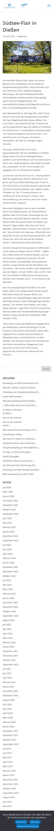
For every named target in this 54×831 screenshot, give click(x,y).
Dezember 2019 (10, 731)
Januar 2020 (8, 726)
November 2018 (10, 784)
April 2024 (8, 553)
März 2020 (8, 717)
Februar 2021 (9, 682)
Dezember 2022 (10, 602)
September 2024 (11, 540)
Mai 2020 (7, 708)
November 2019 (10, 735)
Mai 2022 (7, 629)
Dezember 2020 (10, 691)
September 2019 (11, 744)
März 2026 (8, 491)
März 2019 (8, 766)
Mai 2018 (7, 806)
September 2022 (11, 615)
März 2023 (8, 589)
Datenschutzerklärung (27, 826)
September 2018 (11, 793)
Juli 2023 (7, 580)
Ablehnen (35, 822)
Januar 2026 (8, 496)
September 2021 (11, 664)
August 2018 (9, 797)
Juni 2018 (7, 801)
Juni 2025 (7, 518)
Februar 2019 (9, 770)
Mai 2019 (7, 757)
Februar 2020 (9, 722)
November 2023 (10, 571)
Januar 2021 (8, 686)
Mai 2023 (7, 584)
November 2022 (10, 607)
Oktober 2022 (9, 611)
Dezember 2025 (10, 500)
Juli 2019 (7, 748)
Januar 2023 (8, 598)
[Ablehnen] (50, 820)
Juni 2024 (7, 549)
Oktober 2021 (9, 660)
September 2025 (11, 513)
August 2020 (9, 700)
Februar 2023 (9, 593)
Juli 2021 (7, 669)
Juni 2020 (7, 704)
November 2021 (10, 655)
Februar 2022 (9, 642)
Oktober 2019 (9, 739)
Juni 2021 (7, 673)
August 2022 (9, 620)
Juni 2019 (7, 753)
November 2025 (10, 505)
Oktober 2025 (9, 509)
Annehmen (21, 822)
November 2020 (10, 695)
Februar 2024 (9, 558)
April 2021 (8, 677)
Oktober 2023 (9, 576)
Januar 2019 (8, 775)
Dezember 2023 (10, 567)
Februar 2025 (9, 527)
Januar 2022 (8, 646)
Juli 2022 (7, 624)
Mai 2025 (7, 522)
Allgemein (22, 36)
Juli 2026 (7, 487)
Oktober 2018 (9, 788)
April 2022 (8, 633)
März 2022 (8, 638)
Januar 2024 (8, 562)
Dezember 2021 (10, 651)
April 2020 (8, 713)
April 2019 (8, 762)
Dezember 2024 (10, 536)
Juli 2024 (7, 545)
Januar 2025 (8, 531)
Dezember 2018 (10, 779)
